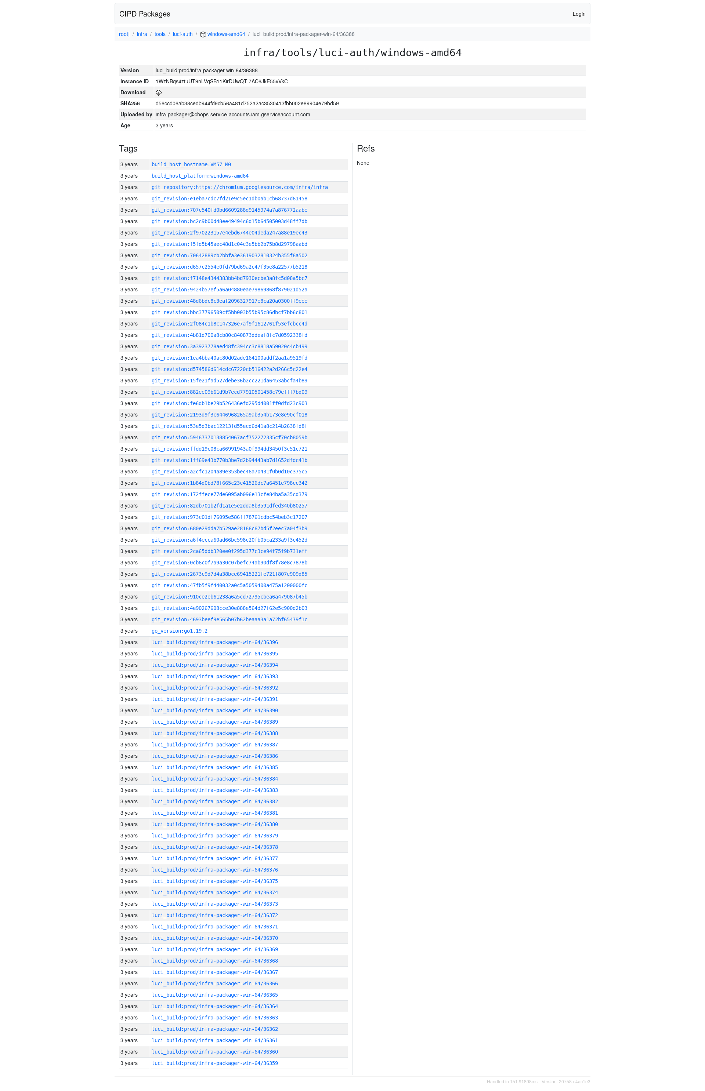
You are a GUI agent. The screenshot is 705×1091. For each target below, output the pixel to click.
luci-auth (183, 33)
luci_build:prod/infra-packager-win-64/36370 (215, 938)
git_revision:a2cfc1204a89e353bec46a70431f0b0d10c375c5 (229, 471)
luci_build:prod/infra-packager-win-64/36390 (215, 710)
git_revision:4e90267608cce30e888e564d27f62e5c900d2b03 (229, 608)
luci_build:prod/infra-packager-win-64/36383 (215, 790)
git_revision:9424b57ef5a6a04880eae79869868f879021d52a (229, 289)
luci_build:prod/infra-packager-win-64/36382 (215, 801)
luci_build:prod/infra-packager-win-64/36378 (215, 847)
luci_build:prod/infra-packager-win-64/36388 (215, 733)
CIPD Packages (144, 13)
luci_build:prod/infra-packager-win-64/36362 (215, 1029)
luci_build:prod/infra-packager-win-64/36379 (215, 836)
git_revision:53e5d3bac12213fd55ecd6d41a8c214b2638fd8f (229, 426)
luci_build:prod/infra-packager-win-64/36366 (215, 983)
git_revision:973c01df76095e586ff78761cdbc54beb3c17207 (229, 517)
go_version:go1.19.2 (179, 631)
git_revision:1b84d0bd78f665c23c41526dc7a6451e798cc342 (229, 483)
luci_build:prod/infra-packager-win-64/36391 (215, 699)
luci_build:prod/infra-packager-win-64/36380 (215, 824)
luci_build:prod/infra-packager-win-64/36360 (215, 1052)
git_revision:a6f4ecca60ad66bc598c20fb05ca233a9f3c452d (229, 540)
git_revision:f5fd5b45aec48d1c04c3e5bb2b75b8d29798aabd (229, 244)
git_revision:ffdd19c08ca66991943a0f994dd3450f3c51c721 (229, 449)
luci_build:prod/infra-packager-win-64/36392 (215, 688)
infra (142, 33)
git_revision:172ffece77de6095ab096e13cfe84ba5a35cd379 (229, 494)
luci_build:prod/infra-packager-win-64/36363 (215, 1018)
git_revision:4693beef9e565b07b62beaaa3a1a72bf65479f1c (229, 619)
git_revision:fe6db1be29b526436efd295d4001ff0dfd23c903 (229, 403)
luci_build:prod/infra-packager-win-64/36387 (215, 745)
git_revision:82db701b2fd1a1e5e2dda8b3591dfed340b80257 (229, 506)
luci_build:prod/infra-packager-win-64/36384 (215, 779)
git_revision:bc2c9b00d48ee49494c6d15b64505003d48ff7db (229, 221)
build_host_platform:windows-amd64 (200, 176)
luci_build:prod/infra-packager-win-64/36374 (215, 892)
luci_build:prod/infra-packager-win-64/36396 (215, 642)
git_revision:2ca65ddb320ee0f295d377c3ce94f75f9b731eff (229, 551)
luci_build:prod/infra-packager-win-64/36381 (215, 813)
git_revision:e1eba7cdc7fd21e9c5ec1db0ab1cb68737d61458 (229, 198)
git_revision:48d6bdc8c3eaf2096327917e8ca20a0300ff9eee (229, 301)
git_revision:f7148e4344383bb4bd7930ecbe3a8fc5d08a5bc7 (229, 278)
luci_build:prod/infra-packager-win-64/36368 (215, 961)
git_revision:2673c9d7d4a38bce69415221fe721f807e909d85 (229, 574)
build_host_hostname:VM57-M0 (191, 164)
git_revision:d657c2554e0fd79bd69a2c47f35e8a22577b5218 (229, 267)
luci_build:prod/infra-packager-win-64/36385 (215, 767)
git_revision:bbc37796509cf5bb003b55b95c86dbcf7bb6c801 (229, 312)
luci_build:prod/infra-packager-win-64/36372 (215, 915)
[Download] (159, 92)
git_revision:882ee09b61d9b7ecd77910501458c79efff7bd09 (229, 392)
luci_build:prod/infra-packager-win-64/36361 (215, 1040)
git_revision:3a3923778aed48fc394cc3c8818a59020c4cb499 (229, 346)
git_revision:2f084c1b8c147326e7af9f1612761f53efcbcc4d (229, 324)
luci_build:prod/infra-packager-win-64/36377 (215, 858)
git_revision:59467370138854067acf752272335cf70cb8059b (229, 437)
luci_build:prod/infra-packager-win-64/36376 (215, 870)
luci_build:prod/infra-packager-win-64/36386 (215, 756)
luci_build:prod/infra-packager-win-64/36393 (215, 676)
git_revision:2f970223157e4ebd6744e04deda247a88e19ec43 (229, 233)
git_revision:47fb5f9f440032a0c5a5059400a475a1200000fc (229, 585)
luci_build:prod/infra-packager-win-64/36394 (215, 665)
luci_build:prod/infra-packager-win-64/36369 (215, 949)
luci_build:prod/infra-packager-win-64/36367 (215, 972)
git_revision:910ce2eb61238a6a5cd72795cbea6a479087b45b (229, 597)
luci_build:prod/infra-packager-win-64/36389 (215, 722)
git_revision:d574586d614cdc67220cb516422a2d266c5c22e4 (229, 369)
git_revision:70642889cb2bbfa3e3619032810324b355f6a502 (229, 255)
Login (579, 13)
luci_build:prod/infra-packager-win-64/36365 (215, 995)
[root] (124, 33)
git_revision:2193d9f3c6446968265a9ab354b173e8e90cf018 (229, 415)
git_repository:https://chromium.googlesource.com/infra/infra (240, 187)
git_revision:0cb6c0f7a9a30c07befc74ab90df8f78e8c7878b (229, 562)
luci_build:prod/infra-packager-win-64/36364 (215, 1006)
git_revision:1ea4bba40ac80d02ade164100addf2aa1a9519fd (229, 358)
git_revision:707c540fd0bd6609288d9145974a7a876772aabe (229, 210)
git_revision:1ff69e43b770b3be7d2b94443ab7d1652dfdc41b (229, 460)
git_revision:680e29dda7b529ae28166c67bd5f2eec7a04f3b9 (229, 528)
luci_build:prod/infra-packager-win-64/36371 (215, 927)
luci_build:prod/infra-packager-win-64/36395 (215, 654)
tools (160, 33)
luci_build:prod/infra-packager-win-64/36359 (215, 1063)
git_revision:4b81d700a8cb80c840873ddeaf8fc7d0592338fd (229, 335)
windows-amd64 (225, 33)
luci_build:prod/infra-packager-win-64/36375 (215, 881)
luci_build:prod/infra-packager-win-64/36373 (215, 904)
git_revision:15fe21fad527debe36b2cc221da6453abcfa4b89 (229, 380)
